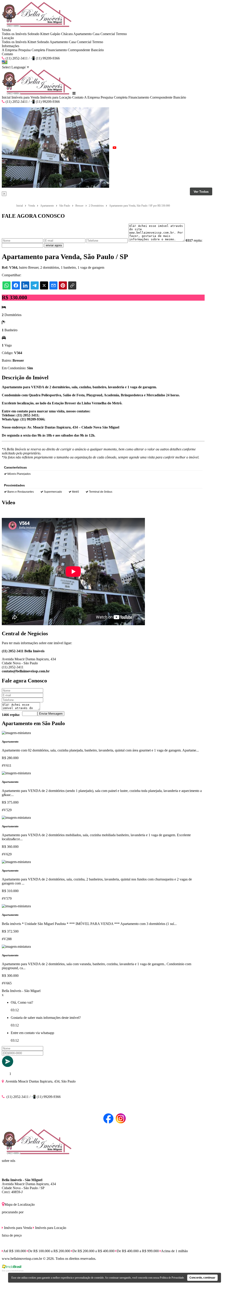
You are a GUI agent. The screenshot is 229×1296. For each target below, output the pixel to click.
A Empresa (9, 50)
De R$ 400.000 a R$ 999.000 (138, 1251)
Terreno (121, 34)
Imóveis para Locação (55, 97)
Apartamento (82, 34)
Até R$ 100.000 (14, 1251)
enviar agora (54, 245)
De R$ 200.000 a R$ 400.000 (93, 1251)
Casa (96, 34)
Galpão (55, 34)
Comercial (107, 34)
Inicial (6, 97)
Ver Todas (201, 191)
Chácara (67, 34)
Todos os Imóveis (14, 34)
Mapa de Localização (19, 1204)
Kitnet (44, 34)
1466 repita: (11, 715)
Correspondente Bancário (86, 50)
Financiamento (56, 50)
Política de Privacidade (172, 1277)
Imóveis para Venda (25, 97)
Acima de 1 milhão (174, 1251)
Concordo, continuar (202, 1277)
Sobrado (33, 34)
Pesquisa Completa (31, 50)
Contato (7, 54)
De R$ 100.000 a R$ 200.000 (49, 1251)
